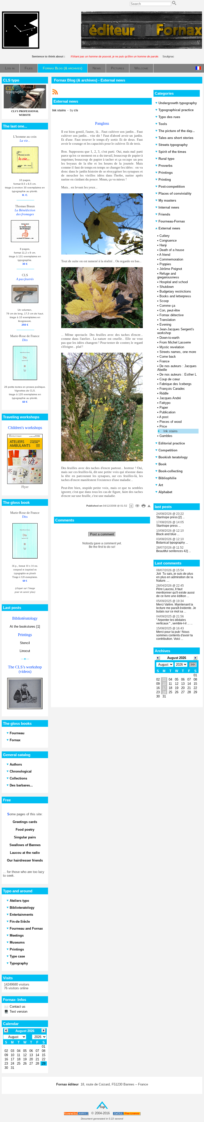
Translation (167, 320)
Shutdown (166, 287)
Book (162, 464)
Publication (167, 412)
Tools (162, 124)
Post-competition (171, 186)
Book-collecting (170, 471)
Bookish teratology (173, 457)
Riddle (163, 393)
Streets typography (173, 145)
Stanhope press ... (168, 525)
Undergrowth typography (177, 103)
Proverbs (165, 166)
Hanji (163, 245)
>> (193, 664)
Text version (18, 1011)
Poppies (165, 264)
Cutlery (164, 236)
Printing (164, 179)
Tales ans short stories (175, 138)
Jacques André (170, 398)
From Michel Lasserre (175, 342)
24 (164, 692)
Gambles (165, 436)
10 (164, 684)
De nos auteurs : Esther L (178, 374)
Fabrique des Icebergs (175, 384)
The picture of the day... (176, 131)
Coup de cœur (169, 379)
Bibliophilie (167, 478)
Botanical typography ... (172, 542)
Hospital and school (173, 282)
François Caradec (172, 388)
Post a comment (102, 534)
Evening (165, 324)
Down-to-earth (169, 338)
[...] (141, 47)
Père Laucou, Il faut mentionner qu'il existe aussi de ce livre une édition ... (175, 592)
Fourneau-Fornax (171, 221)
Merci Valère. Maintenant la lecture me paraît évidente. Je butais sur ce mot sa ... (176, 608)
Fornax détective (171, 315)
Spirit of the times (172, 152)
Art (160, 485)
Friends (164, 214)
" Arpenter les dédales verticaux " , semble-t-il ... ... (174, 621)
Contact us (17, 1006)
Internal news (168, 207)
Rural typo (166, 159)
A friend (164, 255)
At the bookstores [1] (25, 626)
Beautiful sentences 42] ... (173, 551)
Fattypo (164, 403)
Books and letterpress (175, 296)
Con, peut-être (169, 310)
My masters (167, 200)
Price (163, 426)
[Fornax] (20, 47)
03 (164, 679)
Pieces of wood (170, 422)
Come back (167, 356)
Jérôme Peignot (170, 269)
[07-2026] (158, 657)
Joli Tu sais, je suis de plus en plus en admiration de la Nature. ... (174, 577)
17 (164, 688)
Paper (163, 407)
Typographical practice (176, 110)
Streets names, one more (177, 352)
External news (168, 228)
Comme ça (167, 305)
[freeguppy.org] (76, 1113)
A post (163, 417)
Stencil (25, 643)
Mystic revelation (171, 347)
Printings (165, 172)
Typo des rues (169, 117)
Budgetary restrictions (175, 291)
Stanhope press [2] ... (170, 517)
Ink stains (170, 431)
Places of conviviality (174, 193)
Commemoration (171, 259)
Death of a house (171, 250)
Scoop (164, 301)
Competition (167, 450)
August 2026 (176, 658)
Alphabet (165, 492)
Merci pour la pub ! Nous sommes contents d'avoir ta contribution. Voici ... (174, 635)
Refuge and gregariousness (168, 275)
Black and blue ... (167, 534)
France (164, 361)
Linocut (25, 651)
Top (102, 1107)
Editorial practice (171, 443)
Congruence (168, 240)
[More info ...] (127, 1113)
